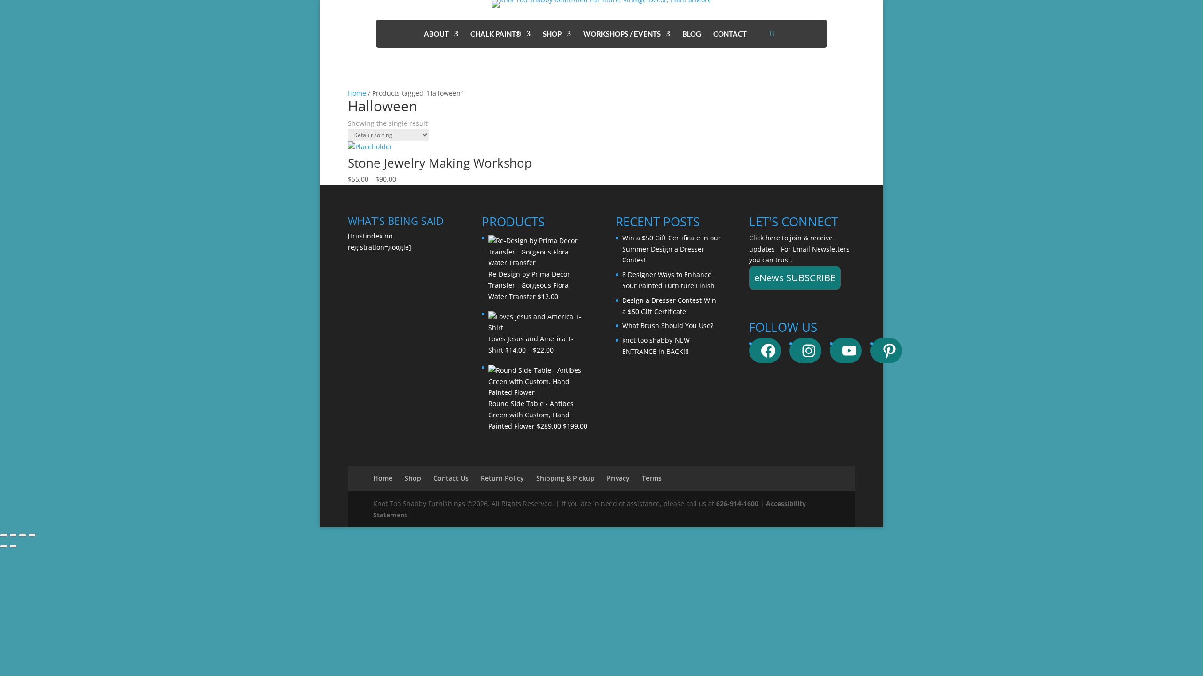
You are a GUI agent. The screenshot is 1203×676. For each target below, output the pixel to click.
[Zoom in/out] (4, 535)
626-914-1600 (737, 503)
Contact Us (451, 478)
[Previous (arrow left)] (4, 546)
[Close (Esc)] (32, 535)
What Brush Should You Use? (667, 325)
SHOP (552, 34)
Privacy (618, 478)
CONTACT (730, 34)
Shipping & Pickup (565, 478)
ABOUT (436, 34)
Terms (652, 478)
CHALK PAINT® (495, 34)
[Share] (22, 535)
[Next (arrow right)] (13, 546)
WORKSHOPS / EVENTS (622, 34)
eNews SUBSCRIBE (795, 277)
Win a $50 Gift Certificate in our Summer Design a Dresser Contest (671, 249)
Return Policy (502, 478)
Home (357, 93)
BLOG (691, 34)
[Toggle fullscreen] (13, 535)
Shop (413, 478)
